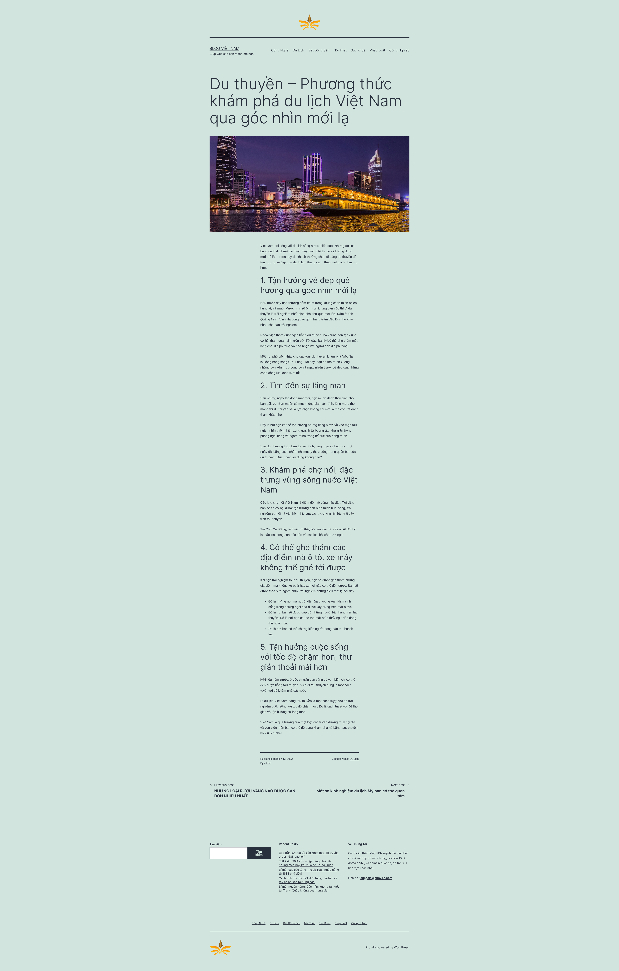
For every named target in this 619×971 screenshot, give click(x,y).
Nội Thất (340, 50)
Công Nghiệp (399, 50)
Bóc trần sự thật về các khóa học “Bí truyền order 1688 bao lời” (309, 854)
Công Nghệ (280, 50)
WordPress (401, 947)
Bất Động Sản (319, 50)
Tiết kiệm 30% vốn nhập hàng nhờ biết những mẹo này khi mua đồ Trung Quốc (306, 863)
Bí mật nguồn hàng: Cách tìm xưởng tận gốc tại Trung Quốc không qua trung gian (309, 888)
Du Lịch (298, 50)
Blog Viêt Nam (224, 48)
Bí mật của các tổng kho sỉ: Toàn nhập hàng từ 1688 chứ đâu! (309, 871)
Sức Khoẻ (358, 50)
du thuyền (319, 356)
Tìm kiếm (216, 844)
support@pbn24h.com (376, 878)
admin (267, 763)
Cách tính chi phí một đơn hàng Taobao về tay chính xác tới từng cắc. (308, 880)
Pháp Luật (377, 50)
